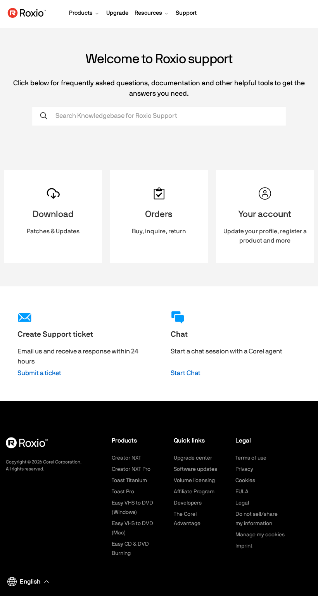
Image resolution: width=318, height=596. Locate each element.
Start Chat (185, 373)
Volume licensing (194, 480)
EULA (242, 491)
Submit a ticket (39, 373)
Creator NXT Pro (131, 469)
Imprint (243, 546)
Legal (242, 503)
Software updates (195, 469)
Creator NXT (126, 458)
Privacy (244, 469)
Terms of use (250, 458)
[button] (84, 14)
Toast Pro (123, 491)
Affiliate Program (194, 491)
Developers (188, 503)
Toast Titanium (129, 480)
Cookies (245, 480)
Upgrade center (193, 458)
